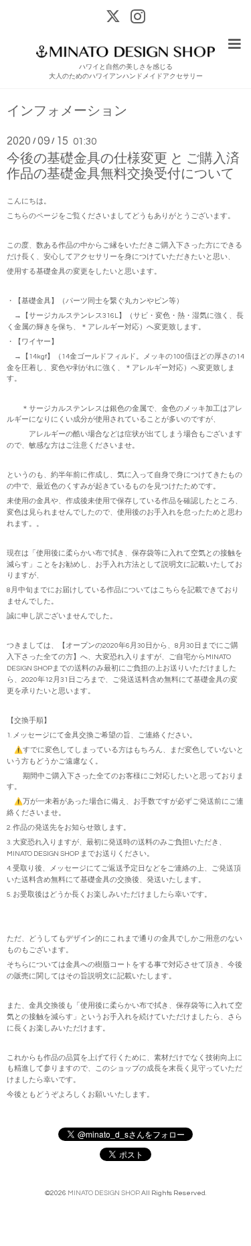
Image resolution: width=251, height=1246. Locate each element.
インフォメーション (67, 111)
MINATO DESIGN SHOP (103, 1192)
